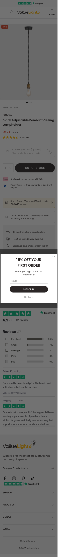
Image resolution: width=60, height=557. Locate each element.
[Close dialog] (54, 256)
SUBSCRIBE (28, 289)
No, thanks (28, 297)
